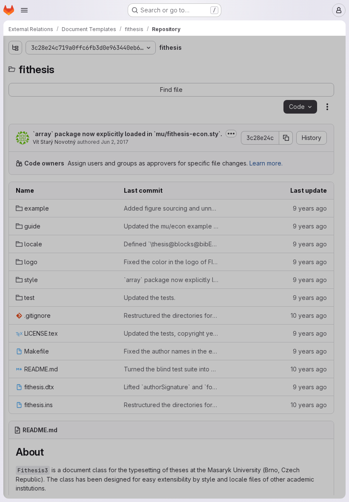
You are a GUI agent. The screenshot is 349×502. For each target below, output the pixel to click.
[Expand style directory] (15, 134)
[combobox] (70, 64)
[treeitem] (70, 79)
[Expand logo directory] (15, 120)
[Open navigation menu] (24, 10)
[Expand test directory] (15, 148)
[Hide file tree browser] (15, 47)
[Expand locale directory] (15, 107)
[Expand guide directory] (15, 93)
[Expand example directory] (15, 79)
